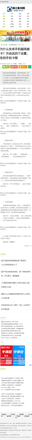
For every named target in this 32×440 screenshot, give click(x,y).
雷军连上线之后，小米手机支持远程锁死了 (12, 405)
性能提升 (12, 242)
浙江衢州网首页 (13, 44)
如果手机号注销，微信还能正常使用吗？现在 (12, 396)
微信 (7, 66)
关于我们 (13, 414)
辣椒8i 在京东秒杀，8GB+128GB (9, 321)
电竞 (20, 13)
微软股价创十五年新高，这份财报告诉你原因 (12, 333)
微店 (20, 24)
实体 (28, 21)
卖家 (28, 24)
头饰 (28, 18)
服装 (20, 18)
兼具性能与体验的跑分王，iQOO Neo (10, 401)
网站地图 (26, 416)
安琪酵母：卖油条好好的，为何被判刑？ (11, 385)
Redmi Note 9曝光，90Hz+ (8, 387)
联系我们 (21, 414)
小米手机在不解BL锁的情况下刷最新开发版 (12, 382)
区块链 (12, 26)
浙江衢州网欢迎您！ (4, 1)
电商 (20, 21)
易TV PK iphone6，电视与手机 (9, 337)
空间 (23, 66)
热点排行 (3, 317)
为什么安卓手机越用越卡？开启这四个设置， (12, 378)
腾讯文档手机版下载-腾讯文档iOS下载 (11, 331)
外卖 (28, 16)
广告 (1, 342)
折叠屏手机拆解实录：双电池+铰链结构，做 (12, 380)
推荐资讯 (3, 369)
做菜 (20, 16)
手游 (28, 13)
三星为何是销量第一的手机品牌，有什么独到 (12, 403)
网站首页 (4, 414)
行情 (20, 26)
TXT (16, 417)
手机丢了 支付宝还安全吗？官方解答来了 (11, 394)
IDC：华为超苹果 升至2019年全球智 (10, 389)
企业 (12, 13)
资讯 (28, 26)
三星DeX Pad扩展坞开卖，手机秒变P (10, 398)
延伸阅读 (3, 254)
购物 (12, 18)
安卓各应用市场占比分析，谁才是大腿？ (11, 335)
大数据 (12, 24)
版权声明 (9, 416)
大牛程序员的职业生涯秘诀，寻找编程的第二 (12, 328)
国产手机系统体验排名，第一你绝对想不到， (12, 326)
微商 (12, 21)
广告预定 (18, 416)
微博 (15, 66)
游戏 (12, 16)
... (29, 66)
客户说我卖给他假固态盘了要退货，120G (11, 324)
